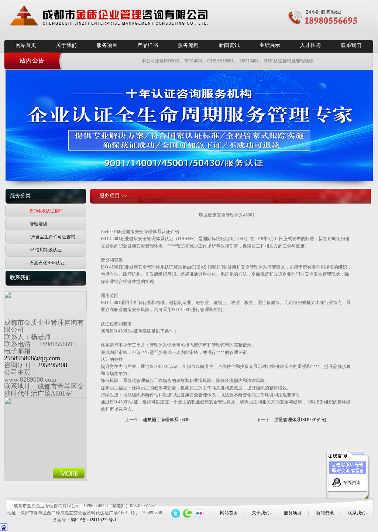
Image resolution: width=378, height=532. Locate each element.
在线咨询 (352, 482)
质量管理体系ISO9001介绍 (300, 419)
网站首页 (26, 45)
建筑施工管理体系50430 (166, 419)
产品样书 (147, 45)
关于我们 (66, 45)
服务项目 (107, 45)
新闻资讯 (229, 45)
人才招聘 (310, 45)
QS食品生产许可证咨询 (52, 236)
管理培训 (38, 223)
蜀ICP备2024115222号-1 (94, 519)
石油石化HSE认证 (47, 262)
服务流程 (188, 45)
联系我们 (351, 45)
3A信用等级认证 (46, 249)
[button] (183, 175)
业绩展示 (270, 45)
